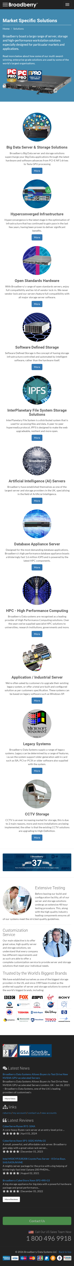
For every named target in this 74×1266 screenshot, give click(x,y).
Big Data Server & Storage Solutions (37, 147)
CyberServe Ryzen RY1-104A (19, 1126)
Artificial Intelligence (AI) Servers (37, 481)
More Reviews (11, 1199)
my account (19, 1112)
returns (7, 1112)
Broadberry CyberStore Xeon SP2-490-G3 (26, 1180)
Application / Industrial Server (37, 677)
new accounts (49, 1112)
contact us (33, 1112)
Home (6, 28)
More (37, 170)
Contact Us (37, 1221)
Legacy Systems (37, 744)
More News (10, 1098)
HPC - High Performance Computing (37, 611)
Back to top (65, 1251)
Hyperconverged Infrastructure (37, 214)
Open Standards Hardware (37, 281)
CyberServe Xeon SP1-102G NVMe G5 (24, 1140)
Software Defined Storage (37, 347)
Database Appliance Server (37, 544)
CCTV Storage (37, 814)
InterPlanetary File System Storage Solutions (37, 412)
